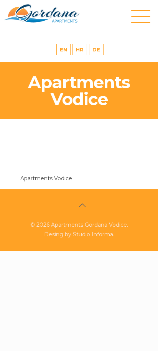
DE (96, 49)
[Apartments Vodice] (50, 13)
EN (63, 49)
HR (80, 49)
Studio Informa (93, 234)
